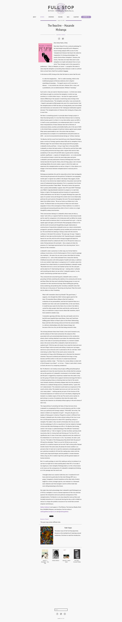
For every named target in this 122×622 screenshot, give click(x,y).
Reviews (42, 17)
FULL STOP (62, 618)
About (34, 17)
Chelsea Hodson (55, 560)
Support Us (86, 17)
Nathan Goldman (61, 34)
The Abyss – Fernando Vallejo (77, 561)
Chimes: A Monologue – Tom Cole (45, 562)
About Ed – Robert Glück (66, 561)
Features (60, 17)
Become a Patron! (44, 519)
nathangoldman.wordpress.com (48, 511)
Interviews (51, 17)
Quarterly (76, 17)
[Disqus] (61, 587)
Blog (68, 17)
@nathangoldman (63, 511)
